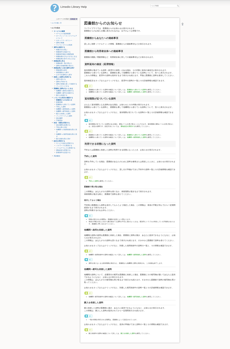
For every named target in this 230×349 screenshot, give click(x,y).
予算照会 (59, 120)
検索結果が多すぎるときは (65, 59)
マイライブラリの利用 (64, 45)
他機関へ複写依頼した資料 (65, 111)
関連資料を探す (61, 70)
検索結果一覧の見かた (64, 63)
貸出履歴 (59, 118)
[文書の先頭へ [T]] (182, 24)
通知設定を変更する (63, 150)
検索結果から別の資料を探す (64, 68)
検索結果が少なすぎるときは (66, 56)
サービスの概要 (59, 31)
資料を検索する (59, 47)
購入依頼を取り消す (63, 139)
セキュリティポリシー (64, 40)
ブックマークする (62, 86)
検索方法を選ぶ (61, 50)
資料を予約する (61, 82)
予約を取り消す (61, 127)
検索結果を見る (59, 61)
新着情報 (59, 102)
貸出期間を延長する (63, 125)
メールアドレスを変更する (65, 148)
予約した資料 (61, 107)
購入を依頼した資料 (63, 114)
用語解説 (57, 156)
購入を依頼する (61, 95)
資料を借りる (61, 79)
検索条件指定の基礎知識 (65, 54)
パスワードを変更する (64, 145)
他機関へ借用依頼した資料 (65, 109)
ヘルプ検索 (178, 6)
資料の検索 (60, 43)
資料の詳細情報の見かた (65, 66)
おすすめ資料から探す (64, 75)
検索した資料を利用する (62, 77)
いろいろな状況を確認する (63, 98)
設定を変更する (59, 141)
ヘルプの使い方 (56, 23)
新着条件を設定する (63, 152)
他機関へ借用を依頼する (65, 91)
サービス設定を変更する (65, 143)
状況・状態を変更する (62, 123)
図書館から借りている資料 (65, 104)
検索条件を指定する (63, 52)
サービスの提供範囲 (63, 34)
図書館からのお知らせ (64, 100)
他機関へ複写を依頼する (65, 93)
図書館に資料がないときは (63, 88)
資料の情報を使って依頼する (66, 84)
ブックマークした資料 (64, 116)
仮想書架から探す (62, 72)
